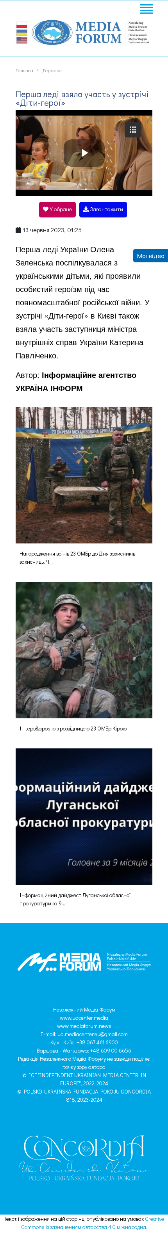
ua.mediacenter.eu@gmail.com (92, 1034)
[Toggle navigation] (146, 10)
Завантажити (106, 209)
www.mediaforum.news (84, 1025)
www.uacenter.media (84, 1017)
